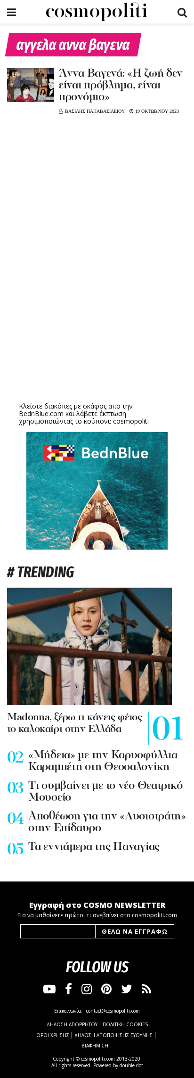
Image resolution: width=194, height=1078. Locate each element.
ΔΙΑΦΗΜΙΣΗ (94, 1045)
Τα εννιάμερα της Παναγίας (94, 847)
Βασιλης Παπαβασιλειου (95, 111)
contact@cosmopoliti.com (113, 1010)
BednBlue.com (41, 413)
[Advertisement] (97, 327)
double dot (131, 1065)
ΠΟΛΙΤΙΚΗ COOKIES (125, 1024)
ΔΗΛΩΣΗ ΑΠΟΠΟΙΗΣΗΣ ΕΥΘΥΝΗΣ (113, 1035)
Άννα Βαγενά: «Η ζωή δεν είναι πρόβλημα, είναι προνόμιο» (121, 85)
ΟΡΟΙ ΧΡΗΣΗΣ (52, 1035)
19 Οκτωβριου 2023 (156, 111)
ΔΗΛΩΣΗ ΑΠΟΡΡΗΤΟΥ (72, 1024)
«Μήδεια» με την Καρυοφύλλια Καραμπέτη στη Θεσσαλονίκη (102, 761)
